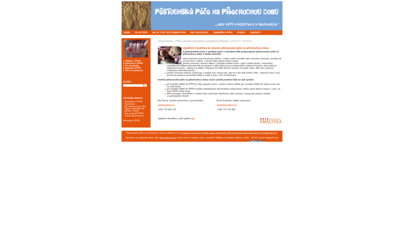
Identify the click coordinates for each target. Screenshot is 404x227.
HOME (127, 32)
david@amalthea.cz (227, 105)
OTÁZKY (241, 32)
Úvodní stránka (165, 41)
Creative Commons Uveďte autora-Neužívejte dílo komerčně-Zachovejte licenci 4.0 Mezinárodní (229, 133)
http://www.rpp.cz (168, 138)
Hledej (127, 82)
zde (193, 118)
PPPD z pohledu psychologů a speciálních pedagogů (201, 41)
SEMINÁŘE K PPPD (222, 32)
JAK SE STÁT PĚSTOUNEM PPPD (168, 32)
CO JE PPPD (141, 32)
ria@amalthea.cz (166, 105)
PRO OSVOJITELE (199, 32)
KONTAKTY (255, 32)
